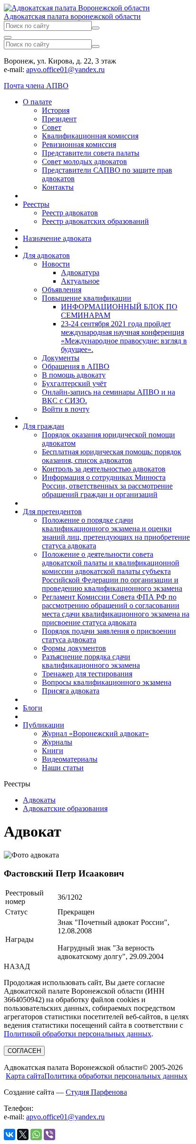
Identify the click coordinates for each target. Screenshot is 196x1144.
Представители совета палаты (90, 153)
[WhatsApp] (36, 1134)
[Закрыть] (7, 37)
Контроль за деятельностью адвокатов (104, 469)
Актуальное (80, 281)
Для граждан (43, 426)
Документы (60, 358)
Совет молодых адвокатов (84, 161)
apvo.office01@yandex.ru (65, 69)
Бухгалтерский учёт (74, 383)
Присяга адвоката (70, 691)
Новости (56, 264)
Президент (59, 119)
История (55, 110)
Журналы (57, 742)
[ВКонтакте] (9, 1134)
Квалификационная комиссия (90, 136)
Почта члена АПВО (36, 86)
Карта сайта (25, 1076)
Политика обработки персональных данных (115, 1076)
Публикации (43, 725)
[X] (23, 1134)
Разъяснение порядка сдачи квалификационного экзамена (91, 661)
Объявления (61, 290)
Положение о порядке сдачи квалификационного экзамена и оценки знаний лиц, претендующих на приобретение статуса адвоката (116, 533)
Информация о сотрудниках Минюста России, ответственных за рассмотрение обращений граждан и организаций (107, 485)
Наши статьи (63, 768)
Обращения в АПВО (75, 366)
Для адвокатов (46, 255)
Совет (51, 127)
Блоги (32, 708)
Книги (52, 751)
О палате (37, 102)
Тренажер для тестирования (87, 674)
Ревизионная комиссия (79, 144)
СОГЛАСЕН (24, 1050)
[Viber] (49, 1134)
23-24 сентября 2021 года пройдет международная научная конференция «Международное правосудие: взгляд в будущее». (124, 336)
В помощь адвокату (74, 375)
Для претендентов (52, 511)
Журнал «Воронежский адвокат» (95, 733)
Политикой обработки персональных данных (77, 1034)
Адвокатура (80, 272)
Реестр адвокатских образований (95, 221)
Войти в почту (65, 409)
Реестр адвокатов (70, 213)
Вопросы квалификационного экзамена (106, 682)
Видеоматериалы (70, 759)
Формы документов (74, 648)
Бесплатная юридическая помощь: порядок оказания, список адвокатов (111, 456)
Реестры (36, 204)
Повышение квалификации (86, 298)
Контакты (58, 187)
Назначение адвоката (57, 238)
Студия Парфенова (96, 1092)
